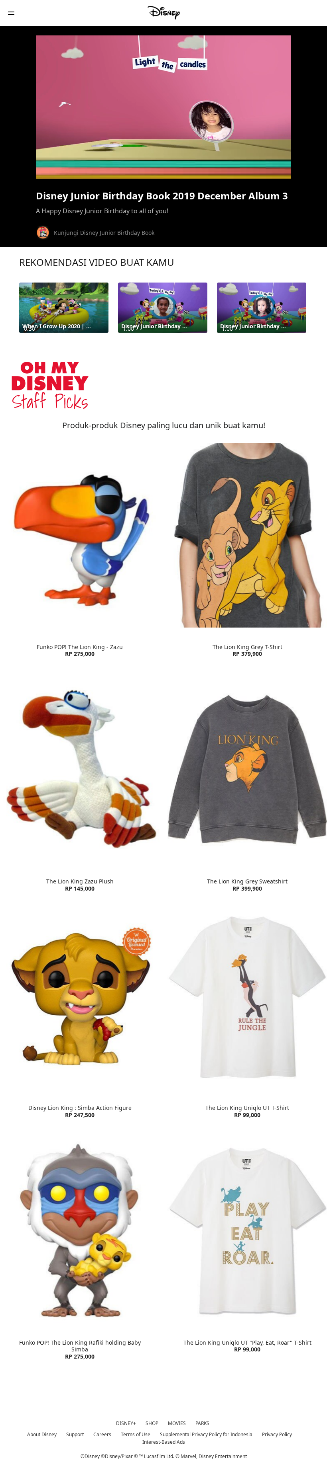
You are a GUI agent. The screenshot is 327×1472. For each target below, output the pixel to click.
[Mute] (69, 168)
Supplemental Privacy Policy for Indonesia (206, 1434)
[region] (163, 107)
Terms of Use (135, 1434)
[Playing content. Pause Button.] (52, 168)
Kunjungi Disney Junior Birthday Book (104, 232)
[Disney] (163, 12)
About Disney (42, 1434)
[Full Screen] (272, 168)
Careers (102, 1434)
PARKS (202, 1423)
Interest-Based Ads (163, 1442)
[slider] (163, 157)
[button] (11, 13)
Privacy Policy (277, 1434)
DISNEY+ (126, 1423)
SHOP (152, 1423)
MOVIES (177, 1423)
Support (75, 1434)
